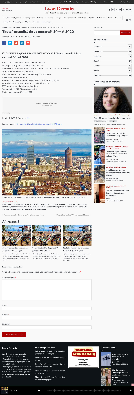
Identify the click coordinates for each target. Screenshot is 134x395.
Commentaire (9, 278)
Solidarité (7, 22)
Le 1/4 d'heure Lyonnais (9, 202)
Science (118, 18)
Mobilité (91, 18)
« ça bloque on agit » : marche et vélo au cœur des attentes (118, 172)
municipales (67, 207)
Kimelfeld (32, 207)
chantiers (54, 204)
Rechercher (98, 27)
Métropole (57, 207)
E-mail (5, 314)
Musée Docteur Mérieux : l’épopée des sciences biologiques (53, 2)
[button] (38, 390)
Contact (36, 22)
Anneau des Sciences (25, 204)
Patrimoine (101, 18)
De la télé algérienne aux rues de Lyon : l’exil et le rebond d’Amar (116, 154)
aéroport (12, 204)
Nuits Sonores (78, 207)
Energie (59, 18)
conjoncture (71, 204)
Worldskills (41, 209)
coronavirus (82, 204)
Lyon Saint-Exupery (44, 207)
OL (86, 207)
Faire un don (46, 22)
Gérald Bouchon (34, 37)
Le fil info (97, 115)
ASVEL (37, 204)
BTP (47, 204)
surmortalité (27, 209)
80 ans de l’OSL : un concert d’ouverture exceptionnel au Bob (99, 2)
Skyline (28, 22)
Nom (5, 305)
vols (34, 209)
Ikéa (26, 207)
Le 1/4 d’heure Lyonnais (12, 18)
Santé (110, 18)
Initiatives (82, 18)
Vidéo (119, 115)
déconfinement (17, 207)
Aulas (43, 204)
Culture (40, 18)
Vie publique (18, 22)
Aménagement (29, 18)
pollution (5, 209)
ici (28, 118)
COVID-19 (6, 207)
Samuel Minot (15, 209)
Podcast (104, 115)
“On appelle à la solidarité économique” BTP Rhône (39, 124)
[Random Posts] (127, 19)
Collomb (62, 204)
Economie (49, 18)
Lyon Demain (59, 9)
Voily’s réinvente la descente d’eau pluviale (120, 357)
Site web (6, 324)
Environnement (70, 18)
